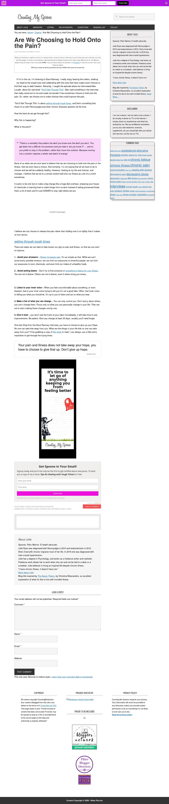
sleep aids (119, 195)
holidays (147, 182)
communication (117, 169)
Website (18, 658)
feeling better (115, 181)
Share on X (91, 354)
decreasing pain (118, 174)
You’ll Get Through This (52, 89)
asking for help (135, 154)
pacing (145, 186)
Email (17, 646)
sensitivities (151, 191)
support (151, 194)
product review (122, 190)
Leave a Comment (92, 506)
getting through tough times (58, 103)
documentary (142, 178)
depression (115, 178)
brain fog (119, 160)
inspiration (48, 506)
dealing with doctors (142, 169)
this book (57, 331)
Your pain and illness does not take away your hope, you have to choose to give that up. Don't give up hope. (57, 347)
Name (17, 633)
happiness (55, 509)
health (63, 509)
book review (147, 155)
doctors (135, 178)
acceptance (128, 150)
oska (140, 187)
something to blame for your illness (82, 270)
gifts (139, 182)
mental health (132, 186)
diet (129, 178)
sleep (113, 194)
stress (126, 194)
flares (124, 182)
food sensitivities (131, 182)
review (132, 191)
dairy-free (129, 170)
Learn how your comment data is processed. (72, 676)
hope (69, 509)
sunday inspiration (138, 194)
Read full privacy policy (122, 714)
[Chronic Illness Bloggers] (84, 748)
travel (112, 198)
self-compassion (140, 191)
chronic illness (32, 509)
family (150, 178)
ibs (152, 181)
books (113, 159)
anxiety (124, 154)
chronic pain (45, 509)
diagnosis (123, 178)
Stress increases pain (50, 257)
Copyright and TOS (48, 705)
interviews (117, 186)
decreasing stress (137, 174)
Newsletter (77, 62)
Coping (28, 506)
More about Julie (26, 572)
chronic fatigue (140, 159)
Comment (19, 604)
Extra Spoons (37, 506)
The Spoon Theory (46, 575)
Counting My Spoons (34, 18)
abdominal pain (115, 151)
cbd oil (126, 159)
